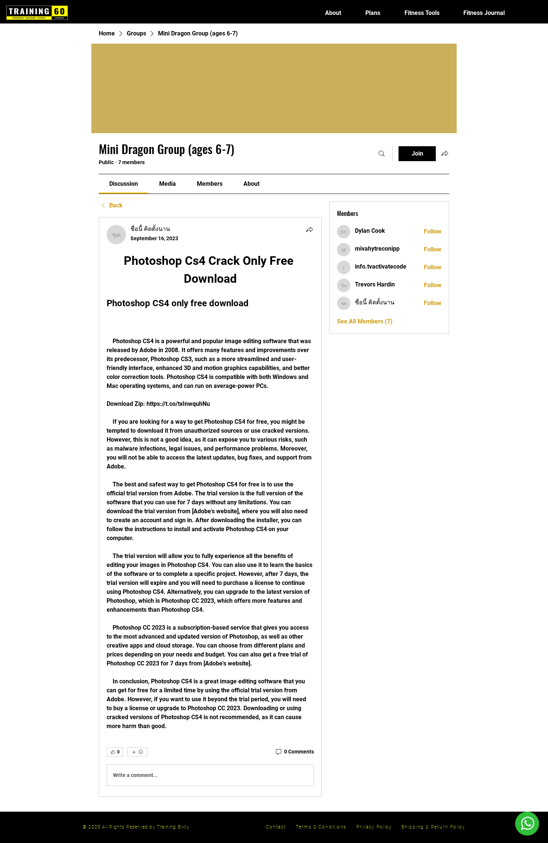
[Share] (309, 229)
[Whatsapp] (527, 824)
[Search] (381, 153)
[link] (123, 183)
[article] (210, 507)
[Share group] (444, 153)
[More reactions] (137, 752)
